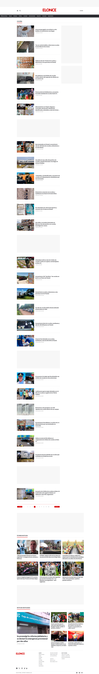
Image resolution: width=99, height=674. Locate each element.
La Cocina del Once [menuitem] (53, 655)
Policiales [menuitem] (15, 16)
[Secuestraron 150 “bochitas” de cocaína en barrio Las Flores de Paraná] (25, 278)
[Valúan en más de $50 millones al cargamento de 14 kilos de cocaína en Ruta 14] (25, 440)
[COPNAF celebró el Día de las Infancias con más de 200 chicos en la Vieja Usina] (50, 547)
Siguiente (56, 506)
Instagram (22, 668)
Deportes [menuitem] (39, 16)
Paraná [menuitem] (10, 16)
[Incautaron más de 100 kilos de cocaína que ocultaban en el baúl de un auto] (25, 456)
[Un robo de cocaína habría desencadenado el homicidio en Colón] (25, 309)
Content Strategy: (76, 673)
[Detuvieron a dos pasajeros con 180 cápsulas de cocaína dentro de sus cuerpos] (25, 409)
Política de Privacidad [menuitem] (65, 654)
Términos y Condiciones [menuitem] (66, 655)
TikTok (24, 668)
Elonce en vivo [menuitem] (52, 660)
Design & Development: (81, 673)
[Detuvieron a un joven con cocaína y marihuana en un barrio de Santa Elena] (25, 194)
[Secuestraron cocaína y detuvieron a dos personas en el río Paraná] (25, 294)
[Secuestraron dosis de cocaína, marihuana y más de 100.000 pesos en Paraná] (25, 325)
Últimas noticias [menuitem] (4, 16)
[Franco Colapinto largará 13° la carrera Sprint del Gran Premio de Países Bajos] (27, 569)
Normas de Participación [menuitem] (66, 657)
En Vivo (81, 10)
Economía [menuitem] (44, 16)
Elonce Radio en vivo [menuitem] (53, 661)
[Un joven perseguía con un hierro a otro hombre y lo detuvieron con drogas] (25, 31)
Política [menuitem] (20, 16)
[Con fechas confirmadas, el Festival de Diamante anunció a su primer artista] (76, 636)
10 (48, 506)
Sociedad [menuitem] (25, 16)
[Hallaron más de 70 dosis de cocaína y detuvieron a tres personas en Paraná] (25, 62)
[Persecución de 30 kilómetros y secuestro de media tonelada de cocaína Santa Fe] (25, 94)
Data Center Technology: (79, 673)
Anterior (20, 506)
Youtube (26, 668)
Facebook (17, 668)
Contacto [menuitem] (63, 658)
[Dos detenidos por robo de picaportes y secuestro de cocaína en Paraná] (25, 209)
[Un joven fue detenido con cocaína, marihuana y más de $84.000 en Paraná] (25, 340)
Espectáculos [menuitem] (50, 16)
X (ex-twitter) (19, 668)
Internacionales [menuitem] (32, 16)
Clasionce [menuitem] (52, 658)
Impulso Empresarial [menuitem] (53, 654)
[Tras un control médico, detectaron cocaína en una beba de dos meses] (25, 47)
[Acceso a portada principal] (49, 10)
